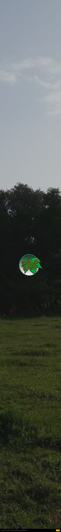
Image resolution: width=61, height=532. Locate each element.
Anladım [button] (58, 530)
